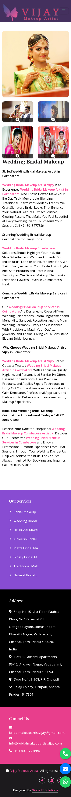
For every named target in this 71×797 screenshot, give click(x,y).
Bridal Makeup (24, 512)
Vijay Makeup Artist (24, 771)
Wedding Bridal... (26, 521)
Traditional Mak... (26, 566)
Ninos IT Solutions (45, 790)
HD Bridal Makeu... (27, 530)
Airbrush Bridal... (26, 539)
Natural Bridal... (25, 575)
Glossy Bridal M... (26, 557)
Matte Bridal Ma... (26, 548)
